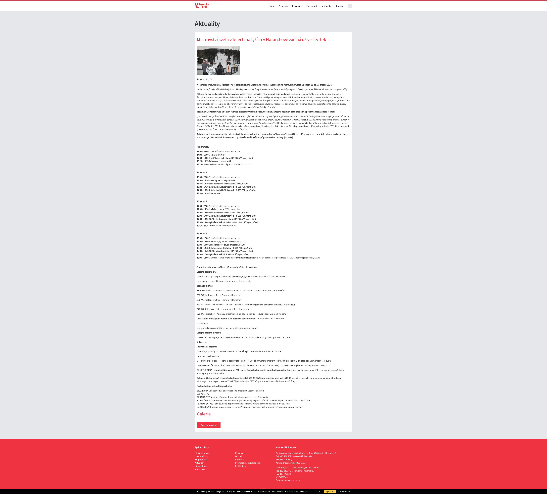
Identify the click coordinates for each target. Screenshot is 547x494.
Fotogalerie (312, 6)
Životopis (283, 6)
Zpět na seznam (209, 425)
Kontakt (339, 6)
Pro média (297, 6)
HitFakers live (215, 209)
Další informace (344, 491)
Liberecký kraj (201, 456)
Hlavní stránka (202, 453)
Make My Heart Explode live (222, 180)
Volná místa (200, 469)
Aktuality (326, 6)
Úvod (272, 6)
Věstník (238, 456)
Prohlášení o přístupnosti (247, 462)
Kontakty (239, 459)
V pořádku (330, 491)
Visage (212, 225)
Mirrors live (214, 193)
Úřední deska (201, 466)
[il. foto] (218, 60)
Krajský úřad (201, 459)
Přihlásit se (240, 466)
